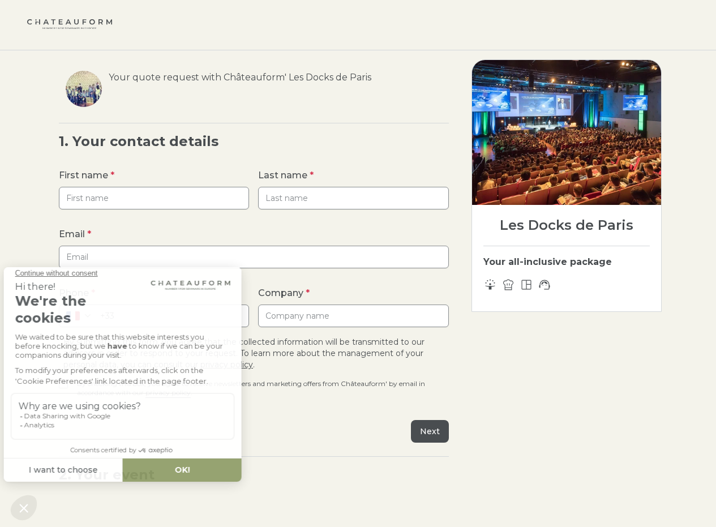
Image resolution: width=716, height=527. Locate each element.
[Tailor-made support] (544, 285)
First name (86, 175)
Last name (286, 175)
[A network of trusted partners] (490, 285)
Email (75, 234)
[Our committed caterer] (508, 285)
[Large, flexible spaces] (526, 285)
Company (284, 293)
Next (430, 431)
